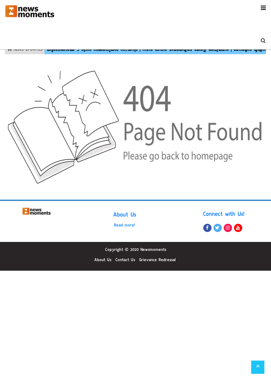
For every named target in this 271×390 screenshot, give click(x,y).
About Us (124, 215)
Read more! (124, 225)
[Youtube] (238, 228)
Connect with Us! (224, 215)
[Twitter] (217, 228)
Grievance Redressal (157, 260)
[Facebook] (207, 228)
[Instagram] (228, 228)
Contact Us (125, 260)
